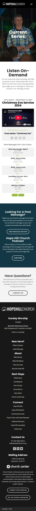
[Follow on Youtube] (21, 448)
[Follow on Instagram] (18, 448)
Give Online (18, 393)
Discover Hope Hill (18, 369)
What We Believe (17, 361)
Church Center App (18, 397)
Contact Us (18, 293)
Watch (17, 155)
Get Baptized (18, 382)
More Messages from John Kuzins (18, 130)
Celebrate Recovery (18, 421)
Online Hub (18, 429)
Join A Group (18, 385)
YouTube (21, 332)
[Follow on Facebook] (14, 448)
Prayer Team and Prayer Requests (18, 418)
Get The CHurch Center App (18, 498)
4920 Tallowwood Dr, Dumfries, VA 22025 (18, 328)
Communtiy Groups (17, 414)
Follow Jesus (18, 378)
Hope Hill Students (18, 410)
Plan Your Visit (18, 365)
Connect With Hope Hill (18, 490)
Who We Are (18, 357)
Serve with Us (17, 389)
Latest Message (18, 349)
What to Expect (18, 345)
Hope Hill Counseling (18, 425)
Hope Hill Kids (18, 406)
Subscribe (18, 258)
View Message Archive (18, 231)
